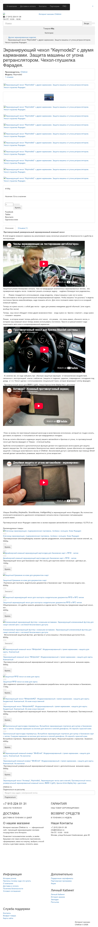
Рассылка (55, 902)
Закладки (55, 899)
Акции (53, 883)
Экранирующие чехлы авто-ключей (55, 780)
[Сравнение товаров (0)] (85, 5)
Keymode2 (35, 780)
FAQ (64, 6)
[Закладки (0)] (89, 5)
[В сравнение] (18, 204)
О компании (12, 6)
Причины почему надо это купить (17, 880)
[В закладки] (15, 204)
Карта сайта (8, 918)
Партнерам (54, 6)
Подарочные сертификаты (62, 878)
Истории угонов (9, 878)
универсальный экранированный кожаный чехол (23, 783)
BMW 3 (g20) (50, 783)
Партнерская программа (61, 880)
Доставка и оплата (28, 6)
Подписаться (10, 797)
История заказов (58, 897)
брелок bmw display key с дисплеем (71, 783)
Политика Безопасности (13, 888)
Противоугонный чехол (81, 780)
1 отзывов (9, 77)
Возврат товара (9, 915)
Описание (9, 228)
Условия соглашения (12, 891)
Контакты (43, 6)
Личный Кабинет (58, 894)
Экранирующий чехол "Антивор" (16, 780)
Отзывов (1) (23, 228)
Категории (49, 32)
